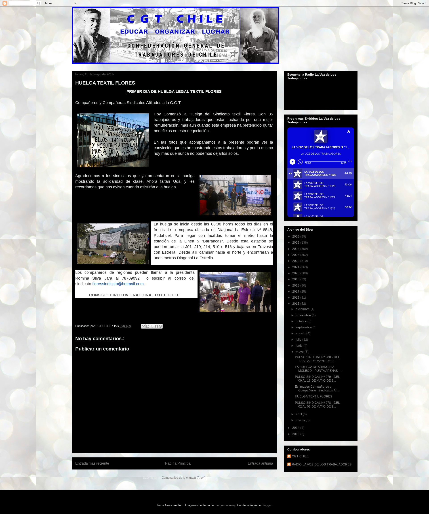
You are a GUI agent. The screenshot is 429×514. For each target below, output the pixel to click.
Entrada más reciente (92, 463)
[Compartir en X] (152, 326)
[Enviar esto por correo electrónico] (143, 326)
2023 (296, 255)
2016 (296, 297)
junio (299, 345)
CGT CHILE (300, 456)
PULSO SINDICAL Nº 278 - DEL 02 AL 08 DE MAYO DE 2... (317, 404)
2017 (296, 291)
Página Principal (178, 463)
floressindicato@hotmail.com (118, 284)
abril (299, 414)
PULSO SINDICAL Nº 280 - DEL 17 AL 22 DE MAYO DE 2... (317, 359)
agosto (301, 333)
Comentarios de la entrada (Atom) (183, 477)
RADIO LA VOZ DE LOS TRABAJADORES (321, 464)
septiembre (304, 327)
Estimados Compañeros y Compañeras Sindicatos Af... (317, 388)
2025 (296, 242)
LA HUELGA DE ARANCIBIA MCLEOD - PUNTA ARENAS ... (318, 368)
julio (299, 339)
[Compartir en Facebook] (156, 326)
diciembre (303, 309)
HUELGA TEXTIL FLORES (313, 396)
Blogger (266, 505)
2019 (296, 279)
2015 (296, 303)
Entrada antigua (260, 463)
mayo (300, 351)
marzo (301, 420)
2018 (296, 285)
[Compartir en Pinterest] (160, 326)
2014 (296, 427)
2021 (296, 267)
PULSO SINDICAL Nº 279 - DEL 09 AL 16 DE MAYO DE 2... (317, 378)
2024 (296, 249)
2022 (296, 261)
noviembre (304, 315)
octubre (301, 321)
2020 (296, 273)
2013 (296, 434)
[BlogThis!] (147, 326)
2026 (296, 236)
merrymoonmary (225, 505)
